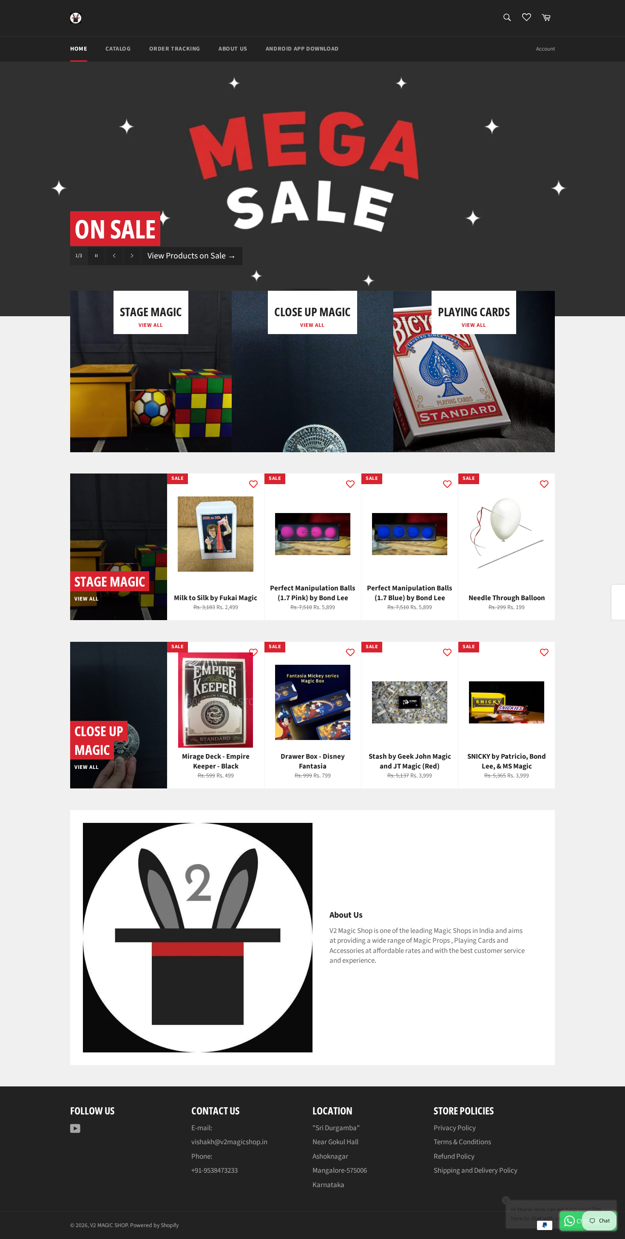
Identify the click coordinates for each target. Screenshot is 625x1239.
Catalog (118, 49)
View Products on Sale (192, 256)
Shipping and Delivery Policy (475, 1170)
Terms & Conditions (462, 1142)
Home (78, 49)
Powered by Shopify (154, 1225)
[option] (312, 188)
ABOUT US (233, 49)
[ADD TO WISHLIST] (253, 484)
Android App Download (302, 49)
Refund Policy (454, 1156)
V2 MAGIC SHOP (109, 1225)
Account (545, 49)
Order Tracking (174, 49)
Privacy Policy (455, 1128)
